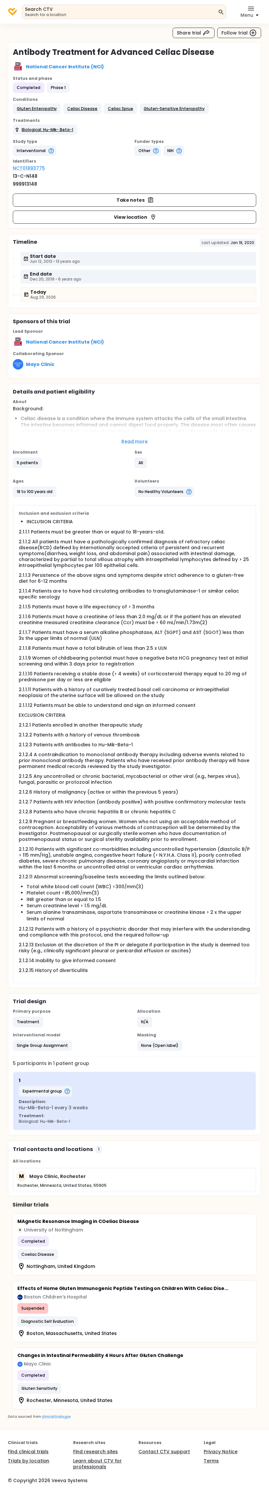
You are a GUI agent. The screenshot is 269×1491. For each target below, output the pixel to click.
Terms (211, 1461)
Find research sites (95, 1452)
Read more (134, 441)
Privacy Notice (221, 1452)
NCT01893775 (29, 168)
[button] (37, 108)
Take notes (130, 200)
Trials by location (28, 1461)
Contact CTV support (164, 1452)
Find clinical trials (28, 1452)
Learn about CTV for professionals (97, 1464)
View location (131, 217)
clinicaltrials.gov (56, 1416)
